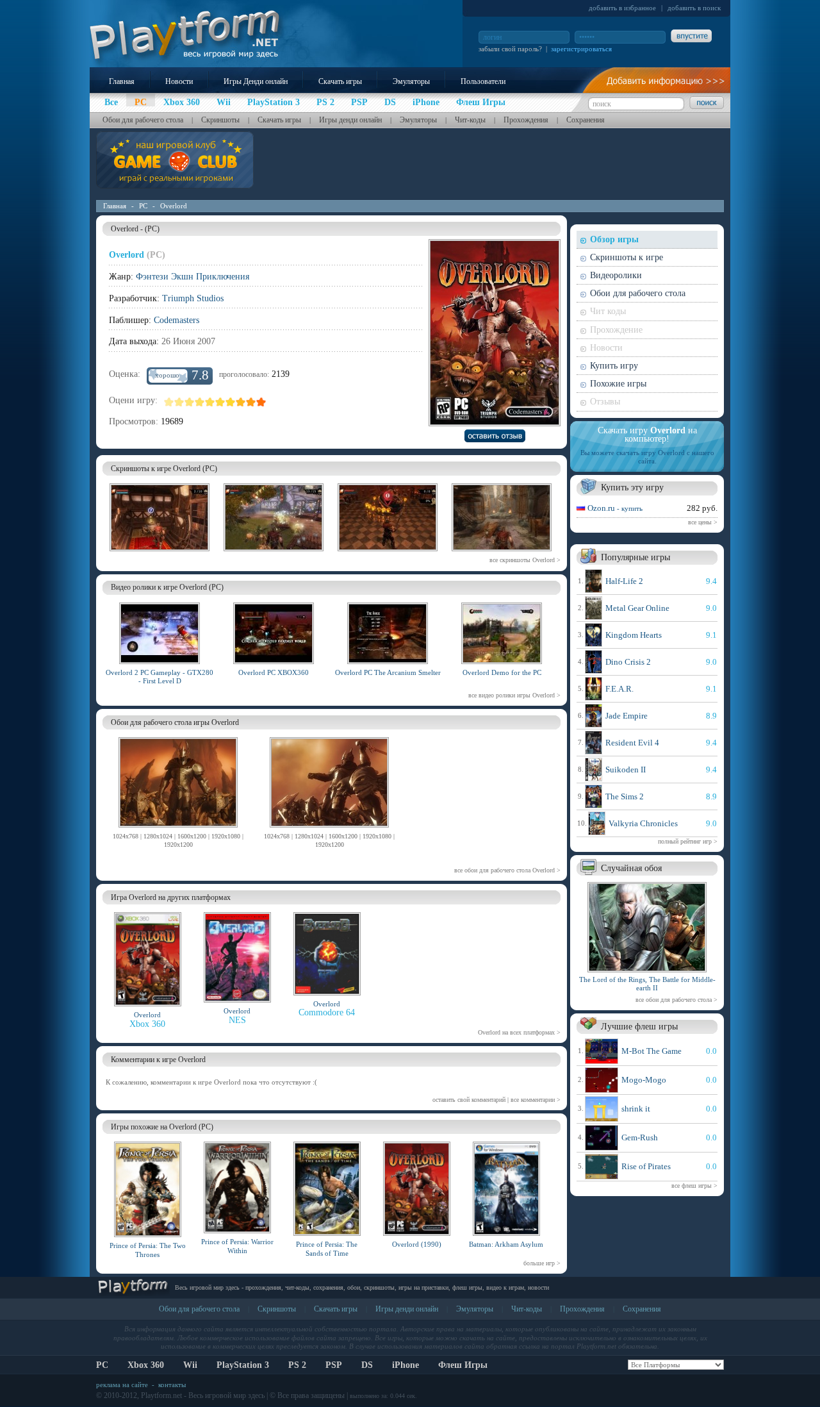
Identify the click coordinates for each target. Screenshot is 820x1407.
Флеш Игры (463, 1365)
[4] (200, 401)
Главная (122, 81)
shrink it (635, 1108)
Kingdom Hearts (633, 635)
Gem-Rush (639, 1137)
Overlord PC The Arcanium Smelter (388, 672)
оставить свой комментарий (468, 1099)
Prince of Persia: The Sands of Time (326, 1248)
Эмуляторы (411, 81)
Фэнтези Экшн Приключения (192, 276)
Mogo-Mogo (643, 1080)
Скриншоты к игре (626, 257)
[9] (251, 401)
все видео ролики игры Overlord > (514, 695)
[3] (189, 401)
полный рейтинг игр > (688, 841)
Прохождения (526, 119)
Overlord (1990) (416, 1244)
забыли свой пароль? (510, 49)
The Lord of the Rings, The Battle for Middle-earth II (647, 984)
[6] (220, 401)
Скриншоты (220, 119)
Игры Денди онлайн (256, 81)
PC (143, 206)
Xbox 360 (145, 1365)
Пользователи (483, 81)
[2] (179, 401)
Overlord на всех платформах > (519, 1032)
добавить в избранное (622, 8)
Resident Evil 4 (632, 742)
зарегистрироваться (581, 49)
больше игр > (542, 1263)
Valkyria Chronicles (643, 823)
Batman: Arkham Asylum (506, 1244)
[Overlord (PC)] (159, 553)
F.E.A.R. (619, 689)
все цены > (703, 522)
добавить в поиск (694, 8)
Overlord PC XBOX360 (273, 672)
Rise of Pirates (646, 1166)
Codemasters (176, 320)
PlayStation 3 (243, 1365)
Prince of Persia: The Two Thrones (148, 1250)
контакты (172, 1384)
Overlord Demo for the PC (502, 672)
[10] (261, 401)
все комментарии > (536, 1099)
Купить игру (614, 365)
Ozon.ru (615, 508)
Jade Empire (626, 715)
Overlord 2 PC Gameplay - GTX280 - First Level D (159, 677)
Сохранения (585, 119)
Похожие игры (618, 383)
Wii (190, 1365)
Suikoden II (625, 769)
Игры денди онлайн (350, 119)
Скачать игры (340, 81)
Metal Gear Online (637, 608)
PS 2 (297, 1365)
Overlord (173, 206)
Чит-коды (470, 119)
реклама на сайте (122, 1384)
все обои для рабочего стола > (677, 999)
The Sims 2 (624, 796)
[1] (169, 401)
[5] (210, 401)
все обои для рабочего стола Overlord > (507, 870)
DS (367, 1365)
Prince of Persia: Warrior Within (237, 1246)
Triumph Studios (193, 298)
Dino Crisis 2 (628, 662)
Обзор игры (614, 239)
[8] (241, 401)
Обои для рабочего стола (142, 119)
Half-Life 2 (624, 581)
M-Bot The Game (651, 1051)
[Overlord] (178, 829)
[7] (231, 401)
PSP (333, 1365)
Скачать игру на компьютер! (647, 435)
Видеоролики (616, 275)
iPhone (405, 1365)
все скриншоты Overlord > (525, 559)
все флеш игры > (694, 1185)
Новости (179, 81)
